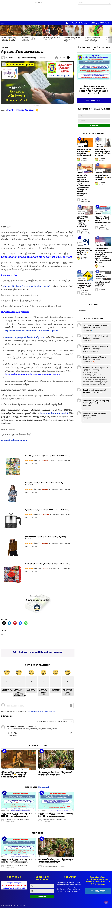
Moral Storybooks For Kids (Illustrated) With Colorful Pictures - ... (47, 456)
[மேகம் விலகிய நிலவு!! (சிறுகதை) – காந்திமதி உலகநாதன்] (31, 30)
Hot (4, 751)
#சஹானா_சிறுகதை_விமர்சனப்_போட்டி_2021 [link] (25, 337)
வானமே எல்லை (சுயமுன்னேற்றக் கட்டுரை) (84, 286)
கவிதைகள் (81, 146)
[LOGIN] (67, 23)
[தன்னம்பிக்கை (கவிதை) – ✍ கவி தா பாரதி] (103, 168)
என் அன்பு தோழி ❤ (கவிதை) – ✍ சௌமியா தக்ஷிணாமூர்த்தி (84, 152)
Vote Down (11, 733)
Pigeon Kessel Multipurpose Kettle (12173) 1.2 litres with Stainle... (47, 510)
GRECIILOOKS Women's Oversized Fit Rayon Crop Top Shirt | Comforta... (45, 538)
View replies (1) (13, 735)
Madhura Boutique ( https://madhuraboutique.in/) (26, 286)
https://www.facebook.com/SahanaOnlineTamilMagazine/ (32, 331)
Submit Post (100, 891)
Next (111, 34)
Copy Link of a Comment (35, 726)
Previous (1, 34)
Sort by (60, 721)
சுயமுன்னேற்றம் (82, 280)
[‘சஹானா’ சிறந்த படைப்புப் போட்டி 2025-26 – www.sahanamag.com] (18, 801)
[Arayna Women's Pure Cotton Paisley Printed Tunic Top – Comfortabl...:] (13, 494)
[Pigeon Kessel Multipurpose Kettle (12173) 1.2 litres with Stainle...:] (13, 521)
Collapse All (52, 721)
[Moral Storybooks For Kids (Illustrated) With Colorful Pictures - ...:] (13, 467)
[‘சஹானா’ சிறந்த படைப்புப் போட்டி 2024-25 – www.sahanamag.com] (56, 801)
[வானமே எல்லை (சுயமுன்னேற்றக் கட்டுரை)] (85, 276)
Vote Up (8, 733)
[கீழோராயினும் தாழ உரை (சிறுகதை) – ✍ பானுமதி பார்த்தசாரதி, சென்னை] (10, 30)
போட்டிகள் (43, 787)
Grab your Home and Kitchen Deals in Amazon (41, 652)
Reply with (71, 705)
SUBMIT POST (96, 100)
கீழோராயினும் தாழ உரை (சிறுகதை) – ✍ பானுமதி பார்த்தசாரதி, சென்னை (8, 39)
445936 (37, 568)
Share (4, 64)
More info (34, 464)
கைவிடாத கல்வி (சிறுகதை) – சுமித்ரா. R (102, 284)
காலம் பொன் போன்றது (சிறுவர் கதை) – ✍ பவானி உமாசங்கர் (102, 152)
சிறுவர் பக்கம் (99, 146)
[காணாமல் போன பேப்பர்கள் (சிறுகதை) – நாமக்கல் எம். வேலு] (73, 30)
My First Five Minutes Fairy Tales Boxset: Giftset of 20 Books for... (47, 564)
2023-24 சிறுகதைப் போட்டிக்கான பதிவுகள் (101, 275)
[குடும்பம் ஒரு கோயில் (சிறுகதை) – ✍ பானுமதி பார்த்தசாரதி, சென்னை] (85, 210)
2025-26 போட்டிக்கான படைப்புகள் (11, 769)
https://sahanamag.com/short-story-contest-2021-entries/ (33, 374)
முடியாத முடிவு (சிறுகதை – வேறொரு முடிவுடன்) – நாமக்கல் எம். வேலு (93, 39)
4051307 (38, 543)
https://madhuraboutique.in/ (54, 413)
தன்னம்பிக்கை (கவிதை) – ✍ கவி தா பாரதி (103, 177)
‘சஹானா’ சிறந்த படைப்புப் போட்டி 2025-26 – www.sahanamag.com (18, 815)
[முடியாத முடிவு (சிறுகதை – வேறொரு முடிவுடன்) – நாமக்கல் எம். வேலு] (94, 30)
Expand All (42, 721)
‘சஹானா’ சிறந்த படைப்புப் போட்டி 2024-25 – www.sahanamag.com (55, 815)
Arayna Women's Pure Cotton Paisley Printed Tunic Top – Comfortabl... (44, 484)
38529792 (38, 514)
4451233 (37, 460)
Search (109, 3)
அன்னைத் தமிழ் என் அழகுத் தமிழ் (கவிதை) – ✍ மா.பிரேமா (84, 251)
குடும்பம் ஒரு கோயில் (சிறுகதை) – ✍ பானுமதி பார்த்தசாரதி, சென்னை (83, 222)
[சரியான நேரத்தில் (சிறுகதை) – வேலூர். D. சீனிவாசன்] (52, 30)
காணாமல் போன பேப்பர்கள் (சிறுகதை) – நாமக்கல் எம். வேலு (72, 39)
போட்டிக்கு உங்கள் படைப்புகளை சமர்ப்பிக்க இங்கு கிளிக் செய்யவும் (90, 23)
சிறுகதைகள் (24, 769)
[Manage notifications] (106, 902)
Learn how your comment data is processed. (41, 712)
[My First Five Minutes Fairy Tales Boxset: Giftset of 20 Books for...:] (13, 575)
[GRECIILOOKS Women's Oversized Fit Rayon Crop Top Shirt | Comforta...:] (13, 548)
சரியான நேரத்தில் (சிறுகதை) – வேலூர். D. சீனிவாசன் (52, 38)
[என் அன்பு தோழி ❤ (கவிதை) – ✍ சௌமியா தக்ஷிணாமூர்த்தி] (85, 142)
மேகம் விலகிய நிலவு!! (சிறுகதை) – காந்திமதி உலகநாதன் (28, 39)
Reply (15, 733)
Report (71, 733)
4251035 (38, 489)
